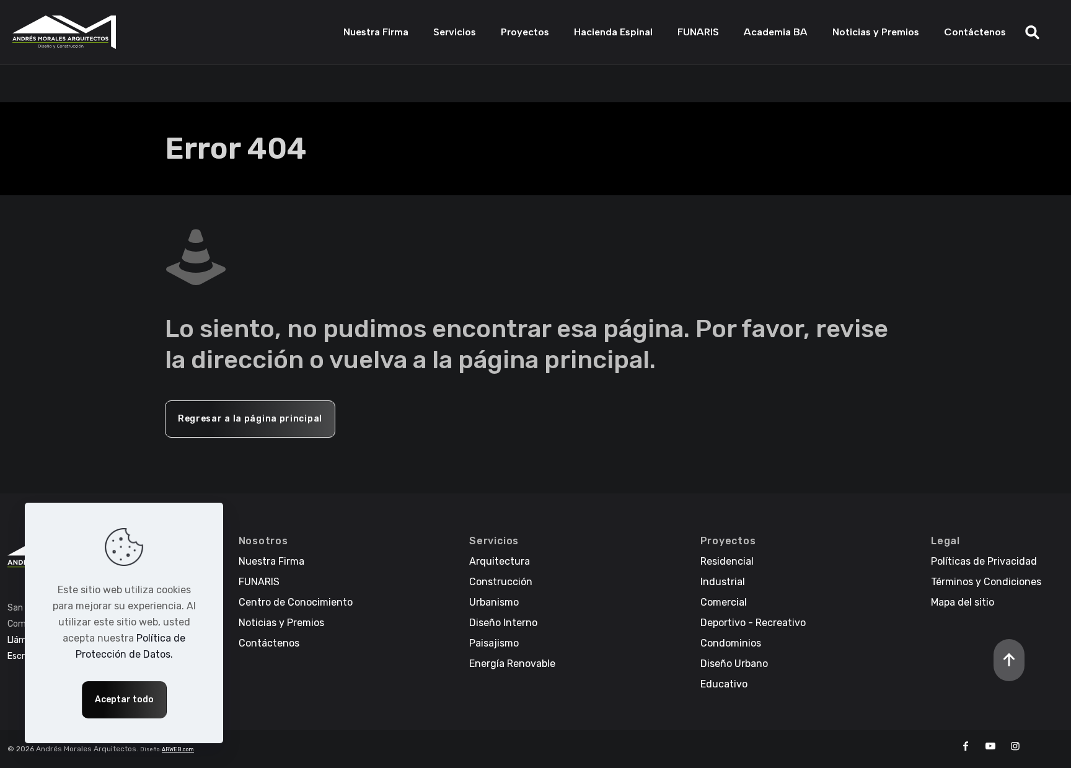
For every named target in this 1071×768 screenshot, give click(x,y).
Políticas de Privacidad (984, 561)
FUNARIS (259, 582)
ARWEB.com (178, 749)
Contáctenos (269, 643)
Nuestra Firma (271, 561)
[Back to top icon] (1009, 660)
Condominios (730, 643)
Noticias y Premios (281, 623)
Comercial (723, 602)
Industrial (722, 582)
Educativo (723, 684)
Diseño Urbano (734, 663)
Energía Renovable (512, 663)
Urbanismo (494, 602)
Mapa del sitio (962, 602)
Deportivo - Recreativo (753, 623)
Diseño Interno (503, 623)
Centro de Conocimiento (296, 602)
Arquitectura (499, 561)
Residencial (727, 561)
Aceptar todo (124, 699)
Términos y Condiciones (986, 582)
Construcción (500, 582)
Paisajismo (494, 643)
